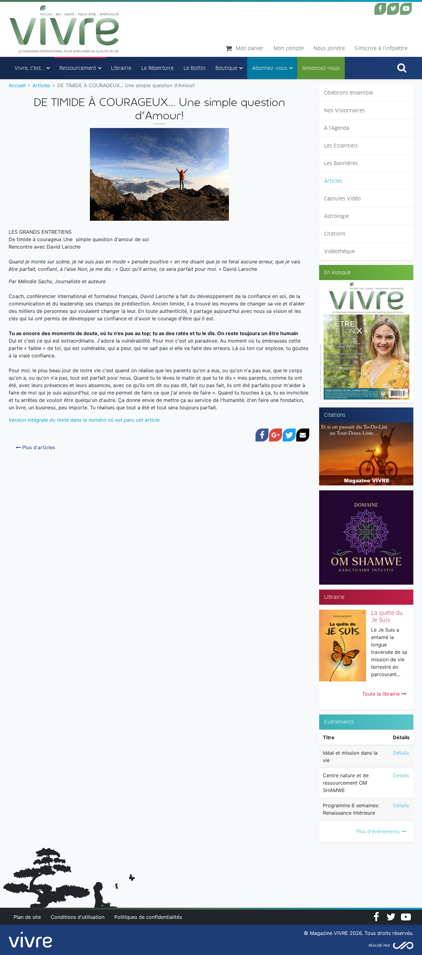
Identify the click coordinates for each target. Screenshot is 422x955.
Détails (401, 753)
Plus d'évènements (378, 831)
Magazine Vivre (64, 29)
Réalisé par (379, 945)
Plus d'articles (38, 447)
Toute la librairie (381, 694)
